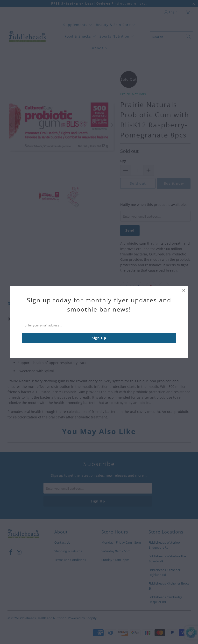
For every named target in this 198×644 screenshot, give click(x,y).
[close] (184, 290)
